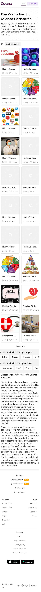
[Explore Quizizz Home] (6, 3)
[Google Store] (27, 562)
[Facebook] (23, 585)
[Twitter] (18, 585)
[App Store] (13, 562)
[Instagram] (27, 585)
